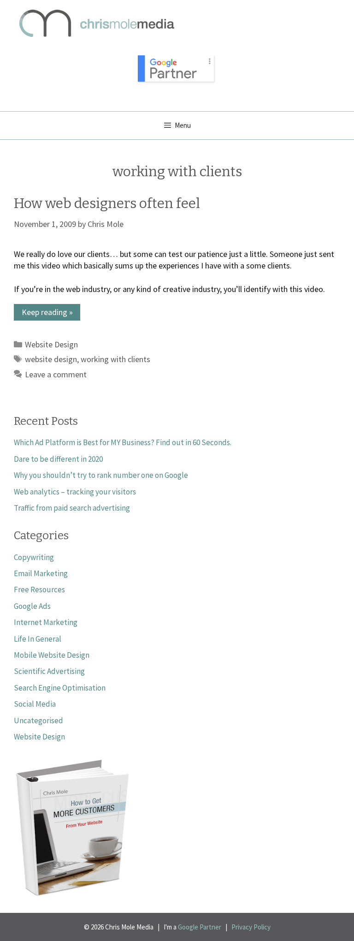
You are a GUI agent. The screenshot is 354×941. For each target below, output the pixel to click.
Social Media (35, 704)
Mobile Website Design (51, 655)
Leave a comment (56, 374)
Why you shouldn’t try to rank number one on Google (101, 475)
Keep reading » (47, 312)
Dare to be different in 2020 (58, 459)
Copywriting (34, 557)
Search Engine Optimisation (60, 688)
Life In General (37, 639)
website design (51, 359)
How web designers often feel (107, 203)
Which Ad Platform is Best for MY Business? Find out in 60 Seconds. (122, 442)
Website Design (51, 344)
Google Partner (199, 927)
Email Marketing (41, 573)
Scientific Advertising (49, 671)
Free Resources (39, 589)
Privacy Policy (251, 927)
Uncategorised (38, 720)
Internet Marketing (45, 622)
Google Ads (32, 606)
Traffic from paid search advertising (72, 508)
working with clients (115, 359)
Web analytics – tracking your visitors (75, 492)
